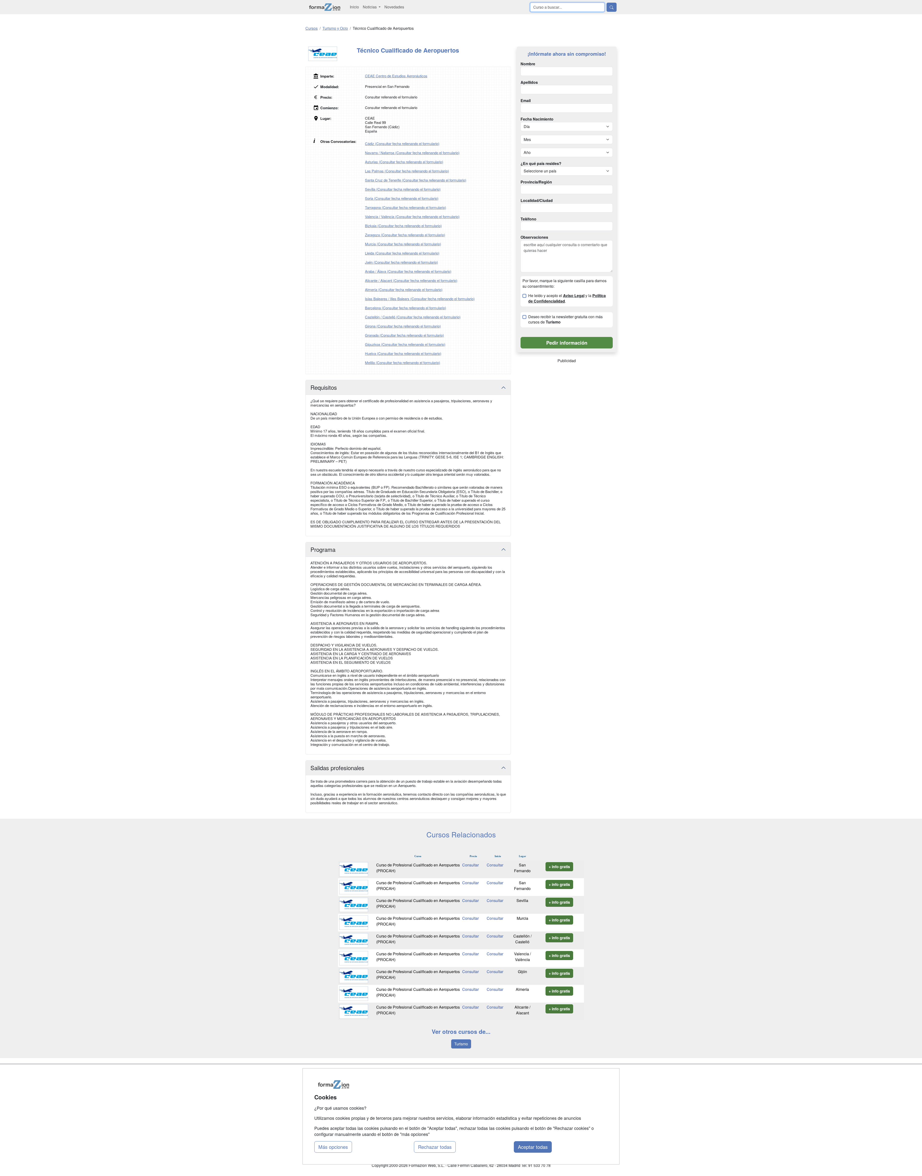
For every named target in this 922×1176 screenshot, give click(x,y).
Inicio (354, 7)
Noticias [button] (370, 7)
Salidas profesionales (337, 767)
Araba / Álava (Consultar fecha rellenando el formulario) (408, 271)
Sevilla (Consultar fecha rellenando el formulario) (403, 189)
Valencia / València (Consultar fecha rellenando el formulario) (412, 216)
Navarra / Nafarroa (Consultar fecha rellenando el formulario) (412, 152)
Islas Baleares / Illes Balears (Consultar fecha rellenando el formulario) (420, 298)
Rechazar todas (435, 1146)
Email (526, 100)
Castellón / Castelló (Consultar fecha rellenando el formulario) (413, 316)
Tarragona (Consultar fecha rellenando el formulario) (405, 207)
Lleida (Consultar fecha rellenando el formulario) (402, 253)
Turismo (461, 1044)
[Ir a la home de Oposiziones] (324, 7)
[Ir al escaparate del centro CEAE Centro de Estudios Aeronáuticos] (331, 54)
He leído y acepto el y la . (567, 298)
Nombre (528, 64)
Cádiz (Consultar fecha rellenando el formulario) (402, 143)
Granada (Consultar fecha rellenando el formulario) (404, 335)
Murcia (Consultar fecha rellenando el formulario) (403, 243)
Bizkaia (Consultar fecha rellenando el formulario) (403, 225)
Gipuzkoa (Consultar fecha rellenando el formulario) (405, 344)
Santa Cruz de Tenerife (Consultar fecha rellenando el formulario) (415, 180)
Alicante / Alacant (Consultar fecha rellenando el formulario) (411, 280)
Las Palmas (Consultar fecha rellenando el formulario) (407, 170)
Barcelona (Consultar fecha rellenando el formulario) (405, 307)
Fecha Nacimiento (537, 119)
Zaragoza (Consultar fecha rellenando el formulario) (405, 234)
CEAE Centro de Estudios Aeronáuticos (396, 75)
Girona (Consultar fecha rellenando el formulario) (403, 326)
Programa (322, 549)
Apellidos (529, 82)
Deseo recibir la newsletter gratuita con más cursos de (565, 319)
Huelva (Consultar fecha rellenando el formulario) (403, 353)
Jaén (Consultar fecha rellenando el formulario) (401, 262)
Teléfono (528, 219)
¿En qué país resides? (541, 163)
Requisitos (323, 387)
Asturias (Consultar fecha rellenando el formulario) (404, 161)
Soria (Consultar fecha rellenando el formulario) (401, 198)
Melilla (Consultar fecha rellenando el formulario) (402, 362)
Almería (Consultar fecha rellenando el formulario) (404, 289)
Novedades (394, 7)
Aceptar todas (533, 1146)
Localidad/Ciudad (537, 200)
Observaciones (534, 237)
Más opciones (333, 1146)
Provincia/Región (536, 182)
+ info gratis (559, 866)
